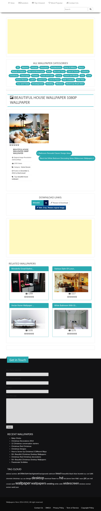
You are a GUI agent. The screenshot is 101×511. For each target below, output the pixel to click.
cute (24, 478)
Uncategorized (37, 84)
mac (77, 478)
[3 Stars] (14, 145)
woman (88, 484)
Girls (82, 76)
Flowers (35, 76)
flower (54, 478)
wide (61, 484)
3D (18, 67)
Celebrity (85, 71)
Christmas (14, 76)
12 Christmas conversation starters (25, 443)
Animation (44, 67)
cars (91, 473)
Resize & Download (60, 203)
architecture (23, 473)
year (17, 487)
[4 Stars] (16, 145)
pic (85, 478)
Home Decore (21, 80)
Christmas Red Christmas (21, 446)
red (91, 478)
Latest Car (42, 80)
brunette (81, 474)
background (34, 474)
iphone (68, 478)
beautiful (65, 474)
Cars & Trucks (73, 71)
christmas (16, 478)
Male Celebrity (68, 80)
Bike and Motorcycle (36, 71)
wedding (50, 484)
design (28, 478)
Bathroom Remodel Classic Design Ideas (54, 153)
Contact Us (73, 3)
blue (75, 474)
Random (24, 3)
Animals (34, 67)
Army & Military (70, 67)
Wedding (49, 84)
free (57, 478)
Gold (89, 76)
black (71, 474)
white (57, 484)
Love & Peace (54, 80)
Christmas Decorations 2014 (22, 441)
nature (81, 478)
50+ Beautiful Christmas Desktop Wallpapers (28, 454)
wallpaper (23, 483)
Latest (32, 80)
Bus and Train (59, 71)
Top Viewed (39, 3)
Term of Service (73, 508)
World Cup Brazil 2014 (75, 84)
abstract (8, 474)
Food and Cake (47, 76)
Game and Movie (71, 76)
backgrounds (43, 474)
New (12, 3)
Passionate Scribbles (19, 462)
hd (61, 478)
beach (59, 473)
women (8, 487)
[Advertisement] (50, 36)
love (73, 478)
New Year (80, 80)
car (88, 474)
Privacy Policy (58, 508)
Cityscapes (25, 76)
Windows (59, 84)
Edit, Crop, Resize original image (51, 208)
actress (14, 474)
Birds (49, 71)
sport (13, 484)
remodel (8, 484)
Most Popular (56, 3)
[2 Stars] (12, 145)
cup (21, 478)
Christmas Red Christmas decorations (26, 457)
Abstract (25, 67)
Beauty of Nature (18, 71)
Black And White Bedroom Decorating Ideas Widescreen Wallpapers (66, 158)
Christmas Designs (18, 449)
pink (88, 478)
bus (85, 474)
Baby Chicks (16, 438)
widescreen (71, 483)
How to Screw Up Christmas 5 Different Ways (29, 452)
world (13, 487)
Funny (58, 76)
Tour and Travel (23, 84)
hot (65, 478)
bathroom (52, 474)
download (48, 478)
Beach (81, 67)
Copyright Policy (87, 508)
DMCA (48, 508)
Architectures (56, 67)
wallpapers (38, 483)
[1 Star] (10, 145)
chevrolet (9, 478)
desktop (38, 478)
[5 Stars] (18, 145)
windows (82, 484)
